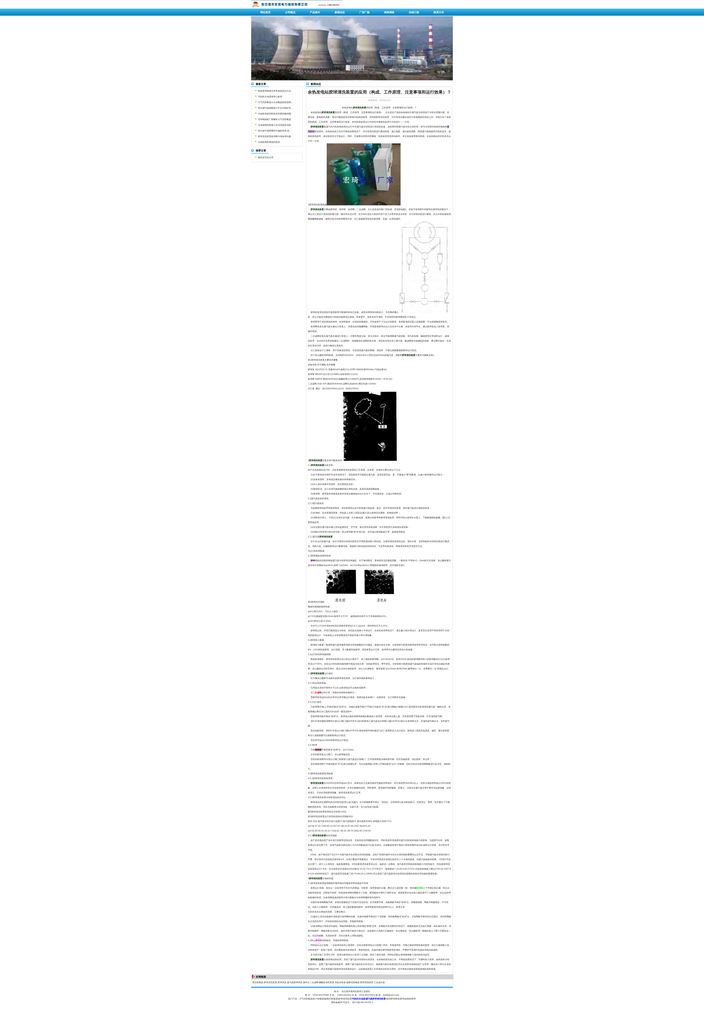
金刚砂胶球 (410, 998)
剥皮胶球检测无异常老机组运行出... (275, 91)
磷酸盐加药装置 (326, 982)
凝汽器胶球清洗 (294, 982)
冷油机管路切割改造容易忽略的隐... (275, 113)
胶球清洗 (282, 982)
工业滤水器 (379, 982)
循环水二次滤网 (310, 982)
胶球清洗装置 (270, 982)
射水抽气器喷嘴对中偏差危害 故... (274, 130)
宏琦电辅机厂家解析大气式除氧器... (275, 119)
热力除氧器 (318, 998)
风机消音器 (340, 982)
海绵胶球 (390, 998)
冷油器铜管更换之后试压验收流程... (275, 125)
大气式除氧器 (305, 998)
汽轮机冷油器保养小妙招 (270, 96)
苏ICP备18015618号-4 (362, 1002)
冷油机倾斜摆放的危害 (269, 142)
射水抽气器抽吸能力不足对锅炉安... (275, 108)
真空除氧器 (257, 982)
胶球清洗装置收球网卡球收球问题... (275, 136)
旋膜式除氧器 (353, 982)
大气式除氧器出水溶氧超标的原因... (275, 102)
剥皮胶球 (399, 998)
